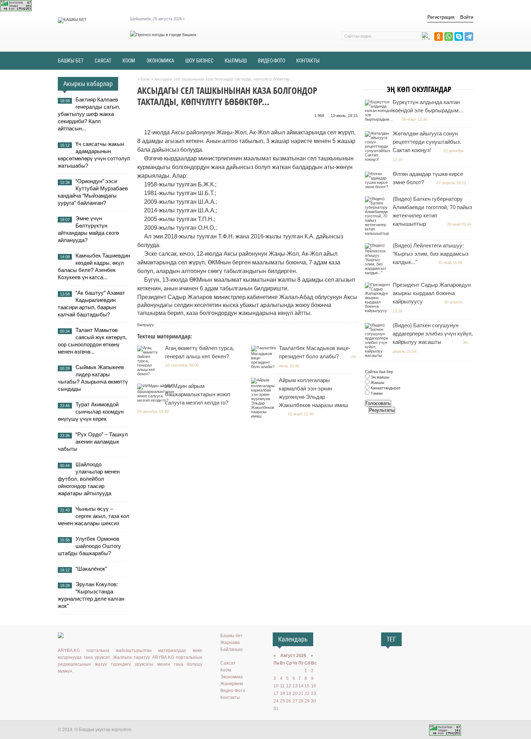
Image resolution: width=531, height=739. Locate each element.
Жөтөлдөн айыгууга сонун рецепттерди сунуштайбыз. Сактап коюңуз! (427, 141)
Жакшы (377, 382)
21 (300, 693)
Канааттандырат (385, 388)
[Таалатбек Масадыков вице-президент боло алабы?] (264, 366)
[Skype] (458, 36)
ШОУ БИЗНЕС (199, 61)
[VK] (62, 686)
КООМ (128, 61)
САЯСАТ (103, 61)
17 (276, 693)
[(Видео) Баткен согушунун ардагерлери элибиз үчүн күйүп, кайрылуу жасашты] (378, 355)
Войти (466, 17)
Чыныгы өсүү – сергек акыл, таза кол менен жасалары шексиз (93, 516)
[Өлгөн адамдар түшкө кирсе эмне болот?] (378, 187)
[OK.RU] (72, 686)
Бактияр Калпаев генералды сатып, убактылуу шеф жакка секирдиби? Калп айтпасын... (89, 113)
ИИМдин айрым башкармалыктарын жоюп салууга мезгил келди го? (197, 394)
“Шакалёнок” (91, 569)
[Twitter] (83, 686)
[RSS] (114, 686)
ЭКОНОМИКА (160, 61)
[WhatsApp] (448, 36)
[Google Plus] (104, 686)
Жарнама (230, 642)
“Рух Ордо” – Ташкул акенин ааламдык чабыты (93, 441)
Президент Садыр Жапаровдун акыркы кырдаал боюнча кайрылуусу (432, 293)
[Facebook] (93, 686)
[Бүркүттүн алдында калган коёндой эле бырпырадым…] (380, 119)
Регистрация (440, 17)
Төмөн (376, 393)
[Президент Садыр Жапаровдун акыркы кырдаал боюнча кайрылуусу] (378, 310)
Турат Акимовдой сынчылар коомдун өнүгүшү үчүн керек (91, 411)
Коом (225, 670)
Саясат (228, 663)
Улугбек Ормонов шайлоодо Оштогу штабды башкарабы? (89, 546)
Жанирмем (231, 683)
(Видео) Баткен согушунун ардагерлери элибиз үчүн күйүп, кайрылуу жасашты (433, 333)
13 (295, 685)
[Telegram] (469, 36)
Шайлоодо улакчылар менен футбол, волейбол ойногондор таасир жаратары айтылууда (89, 478)
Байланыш (231, 649)
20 (295, 693)
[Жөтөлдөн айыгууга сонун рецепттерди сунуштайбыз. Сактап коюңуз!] (379, 159)
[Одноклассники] (438, 36)
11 (282, 685)
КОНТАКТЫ (308, 61)
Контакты (230, 697)
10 (276, 685)
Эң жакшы (379, 377)
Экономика (231, 676)
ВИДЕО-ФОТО (271, 61)
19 (288, 693)
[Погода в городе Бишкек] (163, 35)
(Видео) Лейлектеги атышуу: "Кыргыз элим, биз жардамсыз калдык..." (431, 253)
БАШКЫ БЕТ (70, 61)
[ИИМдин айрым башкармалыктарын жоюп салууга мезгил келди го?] (156, 400)
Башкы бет (231, 635)
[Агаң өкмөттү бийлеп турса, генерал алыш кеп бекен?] (150, 374)
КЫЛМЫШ (236, 61)
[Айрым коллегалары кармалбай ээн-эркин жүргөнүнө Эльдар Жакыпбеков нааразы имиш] (264, 416)
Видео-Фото (232, 690)
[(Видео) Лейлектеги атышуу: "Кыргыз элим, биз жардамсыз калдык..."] (378, 273)
